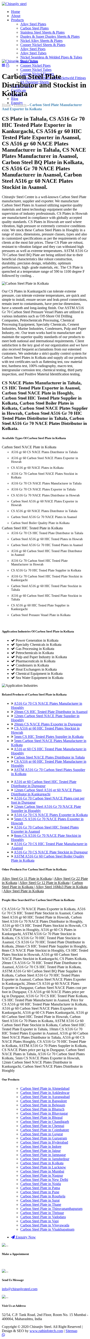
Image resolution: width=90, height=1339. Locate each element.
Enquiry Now (25, 1237)
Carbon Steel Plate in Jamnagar (43, 1155)
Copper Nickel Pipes (35, 65)
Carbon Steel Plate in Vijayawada (44, 1225)
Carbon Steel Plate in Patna (40, 1188)
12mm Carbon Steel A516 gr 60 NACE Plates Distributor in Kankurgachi (46, 792)
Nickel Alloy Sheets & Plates (41, 41)
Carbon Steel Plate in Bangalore (43, 1101)
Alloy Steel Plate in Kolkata (23, 891)
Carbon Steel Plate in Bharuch (42, 1109)
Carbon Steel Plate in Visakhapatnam (47, 1229)
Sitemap (71, 1331)
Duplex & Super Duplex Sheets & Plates (50, 36)
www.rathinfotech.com (46, 1331)
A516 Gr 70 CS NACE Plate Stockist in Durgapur (51, 852)
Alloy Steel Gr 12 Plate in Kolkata (44, 883)
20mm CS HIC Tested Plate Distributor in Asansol (50, 712)
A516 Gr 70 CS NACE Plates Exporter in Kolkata (51, 815)
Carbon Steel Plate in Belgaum (42, 1105)
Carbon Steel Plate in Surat (40, 1200)
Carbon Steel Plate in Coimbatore (44, 1130)
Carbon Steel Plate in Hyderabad (44, 1142)
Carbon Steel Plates (34, 28)
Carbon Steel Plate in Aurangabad (45, 1097)
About (15, 16)
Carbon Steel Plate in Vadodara (43, 1217)
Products (17, 20)
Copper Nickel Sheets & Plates (42, 45)
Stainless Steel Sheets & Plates (42, 32)
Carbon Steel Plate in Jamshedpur (44, 1159)
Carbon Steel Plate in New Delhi (44, 1180)
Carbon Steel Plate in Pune (39, 1192)
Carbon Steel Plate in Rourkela (42, 1196)
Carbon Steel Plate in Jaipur (40, 1151)
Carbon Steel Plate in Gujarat (41, 1134)
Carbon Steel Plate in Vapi (39, 1221)
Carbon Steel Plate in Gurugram (43, 1138)
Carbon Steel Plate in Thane (40, 1204)
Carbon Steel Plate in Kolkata (41, 1163)
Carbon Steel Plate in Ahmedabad (44, 1088)
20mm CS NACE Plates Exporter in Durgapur (48, 724)
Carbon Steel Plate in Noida (40, 1184)
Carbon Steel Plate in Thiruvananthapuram (51, 1209)
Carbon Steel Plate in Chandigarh (44, 1122)
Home (15, 12)
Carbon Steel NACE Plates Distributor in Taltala (49, 757)
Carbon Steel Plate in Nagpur (41, 1175)
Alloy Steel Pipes (32, 49)
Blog (14, 99)
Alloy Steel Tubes (33, 53)
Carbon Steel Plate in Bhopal (41, 1117)
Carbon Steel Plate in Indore (40, 1146)
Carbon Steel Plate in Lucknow (43, 1167)
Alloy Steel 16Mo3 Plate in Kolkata (62, 887)
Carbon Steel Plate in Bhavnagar (44, 1113)
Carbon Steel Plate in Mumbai (42, 1171)
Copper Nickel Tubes (35, 70)
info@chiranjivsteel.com (19, 1289)
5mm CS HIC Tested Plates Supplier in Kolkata (49, 737)
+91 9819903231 (14, 1263)
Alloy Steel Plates (33, 24)
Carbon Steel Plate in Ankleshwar (44, 1093)
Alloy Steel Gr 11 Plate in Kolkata (27, 879)
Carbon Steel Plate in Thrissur (42, 1213)
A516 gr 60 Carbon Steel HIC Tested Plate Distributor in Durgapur (43, 784)
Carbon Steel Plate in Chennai (42, 1126)
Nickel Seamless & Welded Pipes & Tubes (51, 57)
